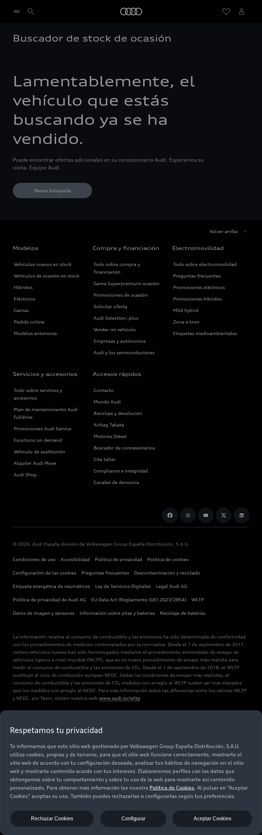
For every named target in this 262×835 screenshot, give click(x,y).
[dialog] (131, 772)
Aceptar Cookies (212, 818)
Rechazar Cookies (52, 818)
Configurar (133, 818)
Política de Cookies (172, 787)
